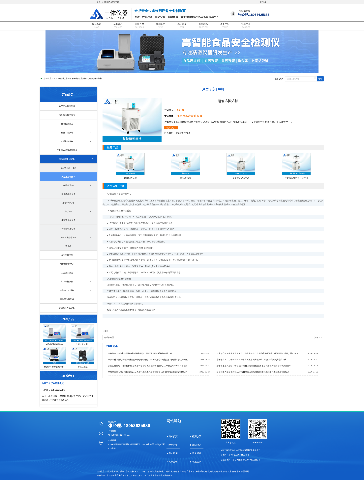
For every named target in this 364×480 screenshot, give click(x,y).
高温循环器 (109, 337)
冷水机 (68, 246)
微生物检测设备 (68, 194)
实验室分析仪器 (67, 299)
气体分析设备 (67, 281)
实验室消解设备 (68, 220)
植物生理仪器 (67, 132)
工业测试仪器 (67, 273)
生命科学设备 (68, 203)
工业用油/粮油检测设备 (67, 150)
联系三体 (246, 24)
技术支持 (171, 127)
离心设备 (68, 211)
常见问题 (203, 24)
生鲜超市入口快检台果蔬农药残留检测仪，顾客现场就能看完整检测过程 (140, 353)
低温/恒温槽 (68, 185)
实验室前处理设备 (78, 78)
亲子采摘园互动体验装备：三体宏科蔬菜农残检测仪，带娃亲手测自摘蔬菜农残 (251, 359)
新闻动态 (160, 24)
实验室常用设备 (68, 229)
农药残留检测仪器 (67, 115)
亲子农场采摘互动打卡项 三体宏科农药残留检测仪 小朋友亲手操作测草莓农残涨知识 (254, 366)
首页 (55, 78)
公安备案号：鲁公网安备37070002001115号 (240, 460)
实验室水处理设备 (68, 237)
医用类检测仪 (67, 255)
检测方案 (139, 24)
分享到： (106, 331)
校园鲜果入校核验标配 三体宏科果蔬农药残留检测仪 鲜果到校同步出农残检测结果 (253, 372)
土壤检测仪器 (67, 124)
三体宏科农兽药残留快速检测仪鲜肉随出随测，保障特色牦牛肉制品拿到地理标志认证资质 (148, 359)
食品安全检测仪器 (67, 106)
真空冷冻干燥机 (95, 78)
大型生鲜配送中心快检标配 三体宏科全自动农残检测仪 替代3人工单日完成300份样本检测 (147, 366)
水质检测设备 (67, 141)
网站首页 (96, 24)
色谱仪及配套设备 (67, 308)
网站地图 (263, 2)
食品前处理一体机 (68, 168)
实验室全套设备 (67, 290)
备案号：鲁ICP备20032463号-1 (235, 455)
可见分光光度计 (67, 264)
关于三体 (224, 24)
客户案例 (182, 24)
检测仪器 (118, 24)
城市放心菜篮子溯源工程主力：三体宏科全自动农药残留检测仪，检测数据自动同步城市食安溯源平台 (259, 353)
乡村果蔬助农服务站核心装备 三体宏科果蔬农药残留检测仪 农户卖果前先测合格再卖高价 (147, 372)
